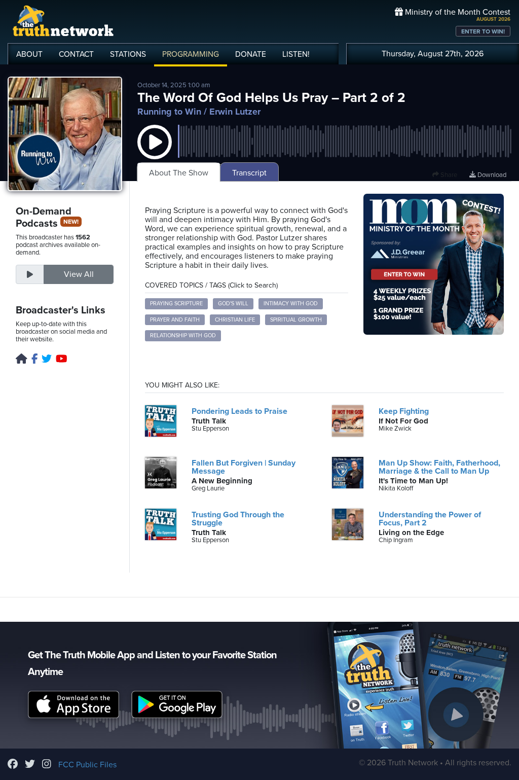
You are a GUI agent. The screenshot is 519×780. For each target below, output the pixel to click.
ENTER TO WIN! (483, 31)
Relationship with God (183, 335)
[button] (154, 152)
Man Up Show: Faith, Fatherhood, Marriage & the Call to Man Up (439, 467)
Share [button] (448, 175)
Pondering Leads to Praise (239, 411)
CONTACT (76, 54)
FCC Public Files (87, 765)
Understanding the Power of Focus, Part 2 (430, 519)
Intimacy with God (291, 303)
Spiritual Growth (296, 319)
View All (79, 274)
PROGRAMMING (190, 54)
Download (491, 175)
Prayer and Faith (175, 319)
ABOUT (29, 54)
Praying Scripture (176, 303)
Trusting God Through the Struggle (238, 519)
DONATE (250, 54)
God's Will (233, 303)
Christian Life (235, 319)
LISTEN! (296, 54)
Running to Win (169, 111)
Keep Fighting (404, 411)
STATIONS (128, 54)
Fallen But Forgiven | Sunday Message (243, 467)
